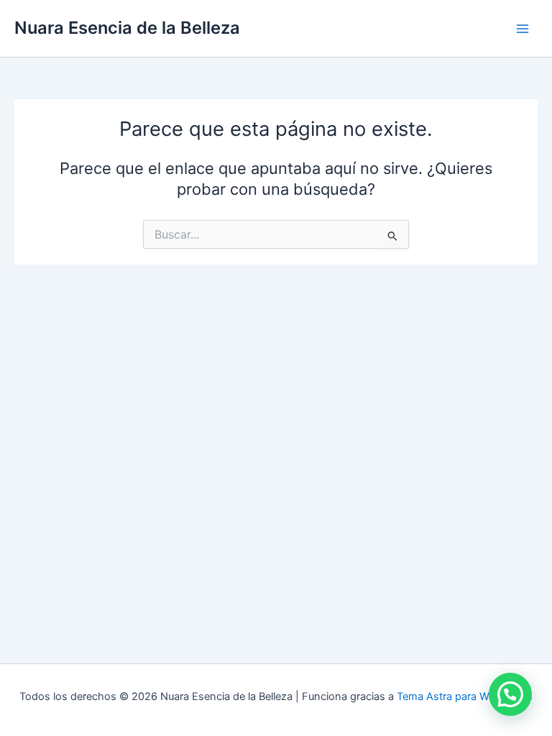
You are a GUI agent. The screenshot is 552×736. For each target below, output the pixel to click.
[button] (510, 694)
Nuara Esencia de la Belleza (127, 27)
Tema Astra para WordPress (465, 696)
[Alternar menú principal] (522, 29)
